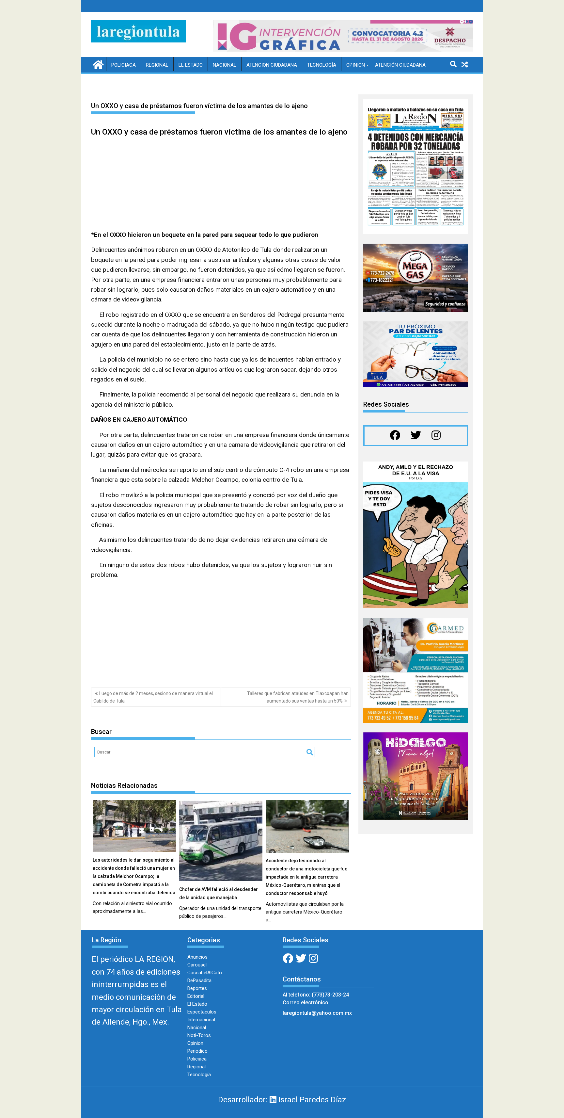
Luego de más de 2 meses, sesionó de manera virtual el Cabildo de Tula (153, 697)
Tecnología (321, 65)
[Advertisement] (221, 184)
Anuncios (197, 957)
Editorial (195, 996)
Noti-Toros (199, 1035)
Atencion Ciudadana (271, 65)
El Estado (191, 65)
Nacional (224, 65)
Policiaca (123, 65)
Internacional (201, 1020)
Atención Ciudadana (400, 65)
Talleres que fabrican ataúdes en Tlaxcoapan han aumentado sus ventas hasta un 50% (298, 697)
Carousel (197, 965)
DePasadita (199, 980)
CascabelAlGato (204, 973)
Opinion (355, 65)
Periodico (197, 1051)
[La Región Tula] (97, 64)
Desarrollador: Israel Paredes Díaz (282, 1099)
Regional (157, 65)
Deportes (197, 988)
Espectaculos (201, 1012)
